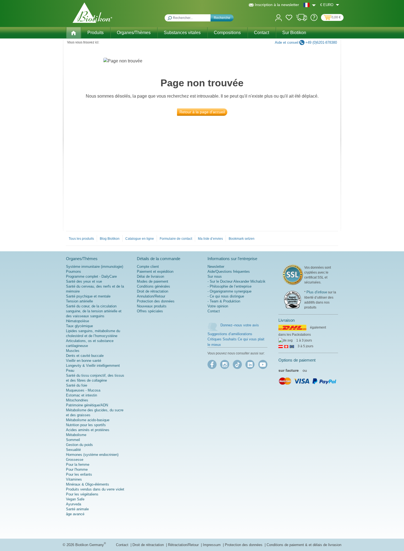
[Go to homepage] (92, 12)
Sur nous (214, 276)
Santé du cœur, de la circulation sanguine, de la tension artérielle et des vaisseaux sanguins (93, 311)
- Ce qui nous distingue (225, 296)
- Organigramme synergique (229, 291)
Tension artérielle (79, 301)
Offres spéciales (150, 311)
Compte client (148, 267)
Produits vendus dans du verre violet (95, 489)
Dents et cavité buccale (85, 356)
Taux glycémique (79, 326)
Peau (70, 370)
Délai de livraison (150, 276)
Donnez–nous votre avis (239, 325)
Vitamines (74, 479)
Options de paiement (297, 360)
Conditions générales (153, 286)
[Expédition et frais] (301, 20)
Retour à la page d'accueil (202, 112)
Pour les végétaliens (82, 494)
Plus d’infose (316, 292)
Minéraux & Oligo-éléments (87, 484)
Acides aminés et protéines (87, 430)
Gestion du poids (79, 445)
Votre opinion (217, 306)
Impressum (212, 545)
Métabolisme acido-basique (87, 420)
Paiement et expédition (155, 271)
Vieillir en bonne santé (83, 361)
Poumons (73, 271)
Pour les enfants (79, 474)
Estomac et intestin (81, 395)
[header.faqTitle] (314, 20)
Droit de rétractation (152, 291)
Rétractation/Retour (184, 545)
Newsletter (215, 267)
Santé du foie (76, 385)
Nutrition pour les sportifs (86, 425)
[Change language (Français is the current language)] (309, 4)
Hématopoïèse (77, 321)
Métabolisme (76, 435)
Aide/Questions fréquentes (228, 271)
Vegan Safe (75, 499)
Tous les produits (81, 239)
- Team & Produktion (223, 301)
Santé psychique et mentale (88, 296)
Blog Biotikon (110, 239)
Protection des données (156, 301)
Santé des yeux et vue (84, 281)
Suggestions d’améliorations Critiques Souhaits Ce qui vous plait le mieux (235, 339)
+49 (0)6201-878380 (321, 42)
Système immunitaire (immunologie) (94, 267)
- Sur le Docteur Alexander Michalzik (236, 281)
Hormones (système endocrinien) (92, 455)
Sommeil (73, 440)
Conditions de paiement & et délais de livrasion (304, 545)
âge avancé (75, 514)
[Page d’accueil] (73, 32)
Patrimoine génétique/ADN (87, 405)
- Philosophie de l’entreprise (229, 286)
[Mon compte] (278, 17)
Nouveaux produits (152, 306)
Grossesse (74, 460)
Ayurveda (73, 504)
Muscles (72, 351)
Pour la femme (77, 464)
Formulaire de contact (176, 239)
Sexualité (73, 450)
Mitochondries (77, 400)
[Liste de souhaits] (289, 18)
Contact (213, 311)
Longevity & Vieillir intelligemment (93, 365)
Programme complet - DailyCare (91, 276)
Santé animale (77, 509)
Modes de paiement (152, 281)
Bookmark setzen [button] (241, 239)
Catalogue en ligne (139, 239)
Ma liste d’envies (210, 239)
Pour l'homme (77, 469)
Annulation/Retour (151, 296)
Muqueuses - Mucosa (83, 390)
